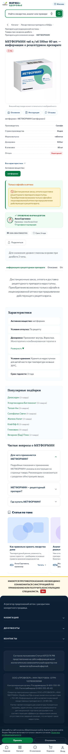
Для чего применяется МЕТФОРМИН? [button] (23, 457)
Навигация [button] (11, 617)
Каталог (15, 25)
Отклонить (50, 740)
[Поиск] (59, 13)
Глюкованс (13, 429)
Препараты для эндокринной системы (22, 29)
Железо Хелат (15, 418)
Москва (60, 4)
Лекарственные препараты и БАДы (36, 25)
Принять (17, 740)
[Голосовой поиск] (51, 13)
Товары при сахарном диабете (18, 32)
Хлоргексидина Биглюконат (22, 402)
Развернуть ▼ (17, 348)
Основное (15, 112)
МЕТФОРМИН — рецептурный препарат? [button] (28, 489)
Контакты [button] (10, 638)
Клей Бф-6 (13, 424)
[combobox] (34, 14)
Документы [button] (12, 628)
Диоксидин (13, 397)
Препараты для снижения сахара (19, 35)
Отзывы (52, 112)
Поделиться (17, 242)
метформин (12, 173)
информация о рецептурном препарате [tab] (25, 267)
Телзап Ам (13, 408)
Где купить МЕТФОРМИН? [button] (26, 501)
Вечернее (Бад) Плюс (18, 434)
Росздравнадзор (38, 685)
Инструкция (33, 112)
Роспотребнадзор (27, 688)
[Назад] (7, 24)
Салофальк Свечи (17, 413)
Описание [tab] (52, 267)
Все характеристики (14, 163)
